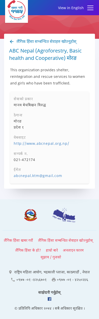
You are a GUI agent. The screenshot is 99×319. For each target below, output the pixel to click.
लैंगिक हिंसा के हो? (28, 250)
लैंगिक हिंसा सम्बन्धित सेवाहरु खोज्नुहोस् (45, 41)
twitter (49, 299)
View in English (71, 7)
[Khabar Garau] (16, 11)
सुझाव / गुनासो (51, 257)
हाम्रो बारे (52, 250)
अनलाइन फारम (73, 250)
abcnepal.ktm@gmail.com (38, 175)
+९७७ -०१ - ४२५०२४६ (72, 279)
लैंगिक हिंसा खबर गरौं (18, 240)
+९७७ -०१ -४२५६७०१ (31, 279)
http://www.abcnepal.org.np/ (41, 143)
